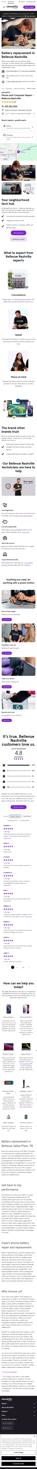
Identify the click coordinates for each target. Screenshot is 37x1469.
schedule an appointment (22, 299)
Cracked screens (25, 1123)
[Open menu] (4, 7)
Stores (23, 2)
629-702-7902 (11, 106)
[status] (19, 833)
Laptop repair (25, 1054)
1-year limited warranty (14, 81)
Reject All (18, 1458)
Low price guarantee (10, 1372)
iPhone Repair (8, 1017)
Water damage (8, 1123)
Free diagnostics (11, 71)
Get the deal (31, 16)
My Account (31, 2)
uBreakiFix (11, 2)
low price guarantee (28, 71)
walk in (9, 299)
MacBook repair (8, 1054)
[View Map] (18, 151)
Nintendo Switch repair (8, 1092)
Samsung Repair (25, 1017)
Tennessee (9, 88)
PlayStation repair (25, 1091)
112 (23, 967)
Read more (7, 838)
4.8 (15, 102)
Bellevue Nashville (19, 88)
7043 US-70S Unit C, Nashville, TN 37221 (18, 110)
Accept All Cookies (18, 1464)
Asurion (4, 2)
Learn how (25, 532)
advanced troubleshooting (23, 516)
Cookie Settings (18, 1452)
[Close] (34, 1436)
